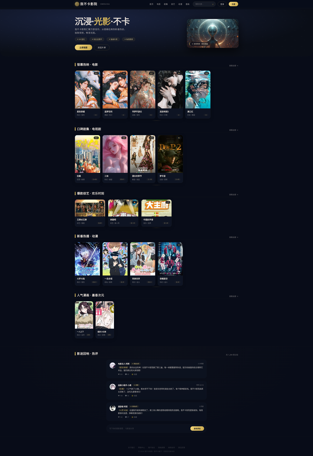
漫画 (187, 4)
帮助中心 (141, 447)
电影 (159, 4)
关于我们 (131, 447)
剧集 (166, 4)
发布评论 (197, 429)
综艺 (173, 4)
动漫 (180, 4)
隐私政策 (161, 447)
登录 (222, 4)
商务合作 (171, 447)
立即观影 (83, 48)
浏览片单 (102, 48)
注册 (233, 4)
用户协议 (151, 447)
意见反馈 (181, 447)
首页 (151, 4)
